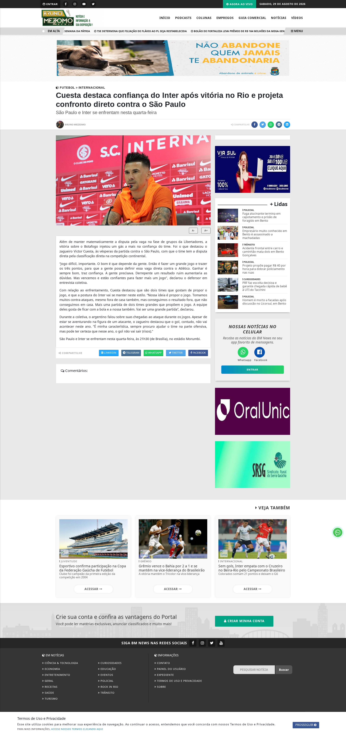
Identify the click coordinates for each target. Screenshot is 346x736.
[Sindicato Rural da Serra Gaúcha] (252, 464)
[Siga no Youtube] (84, 4)
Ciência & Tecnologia (61, 663)
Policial (107, 680)
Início (164, 18)
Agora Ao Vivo (241, 4)
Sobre (161, 686)
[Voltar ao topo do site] (340, 441)
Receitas (50, 686)
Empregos (225, 18)
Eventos (106, 675)
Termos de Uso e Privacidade (179, 680)
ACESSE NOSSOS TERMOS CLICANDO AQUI (77, 729)
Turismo (51, 698)
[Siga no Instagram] (75, 4)
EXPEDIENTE (165, 675)
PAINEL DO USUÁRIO (171, 669)
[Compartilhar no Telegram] (279, 124)
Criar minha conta (245, 621)
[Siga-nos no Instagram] (202, 643)
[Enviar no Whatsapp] (271, 124)
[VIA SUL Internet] (252, 169)
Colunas (204, 18)
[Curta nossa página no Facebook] (192, 643)
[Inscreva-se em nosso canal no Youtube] (221, 643)
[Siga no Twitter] (93, 4)
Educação (108, 669)
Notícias (278, 18)
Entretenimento (57, 675)
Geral (49, 680)
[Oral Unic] (252, 411)
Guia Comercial (252, 18)
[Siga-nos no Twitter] (211, 643)
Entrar (51, 4)
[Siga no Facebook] (65, 4)
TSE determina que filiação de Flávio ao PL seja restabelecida (130, 31)
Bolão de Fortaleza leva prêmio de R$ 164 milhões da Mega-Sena (229, 31)
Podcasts (183, 18)
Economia (52, 669)
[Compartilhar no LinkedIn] (287, 124)
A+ (206, 230)
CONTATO (163, 663)
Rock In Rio (109, 686)
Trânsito (107, 692)
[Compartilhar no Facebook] (254, 124)
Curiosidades (111, 663)
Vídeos (297, 18)
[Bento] (173, 58)
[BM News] (72, 17)
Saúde (49, 692)
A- (193, 230)
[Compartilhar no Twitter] (263, 124)
